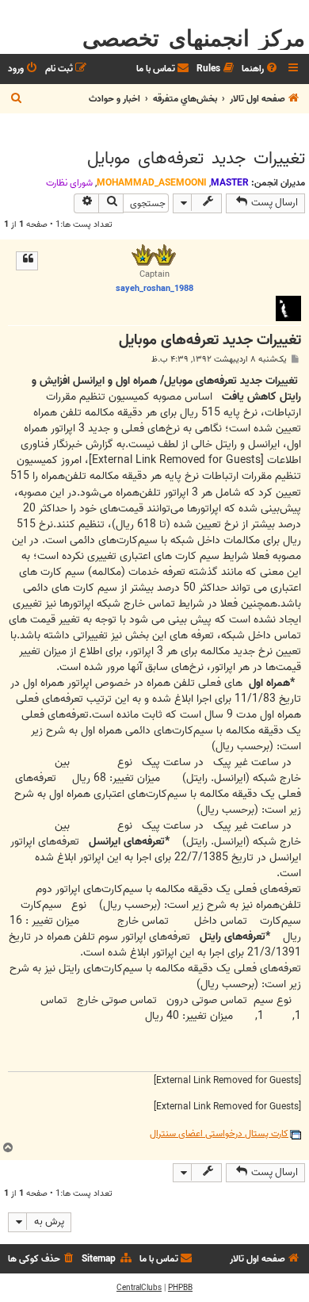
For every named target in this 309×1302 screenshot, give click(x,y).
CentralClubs (139, 1287)
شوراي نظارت (69, 183)
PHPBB (180, 1287)
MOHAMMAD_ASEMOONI (152, 182)
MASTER (230, 182)
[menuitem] (261, 69)
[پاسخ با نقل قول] (27, 260)
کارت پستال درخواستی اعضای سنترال (219, 1134)
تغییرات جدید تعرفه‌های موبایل (196, 158)
